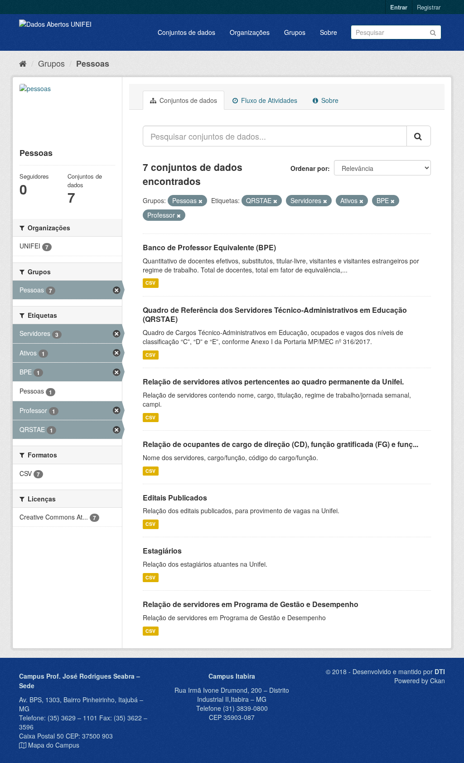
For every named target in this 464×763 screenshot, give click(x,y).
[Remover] (200, 200)
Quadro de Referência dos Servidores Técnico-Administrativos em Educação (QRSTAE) (275, 315)
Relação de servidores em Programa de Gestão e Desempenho (250, 604)
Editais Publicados (175, 497)
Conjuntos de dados (186, 32)
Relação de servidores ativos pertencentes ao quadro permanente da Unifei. (273, 381)
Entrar (398, 7)
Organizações (250, 32)
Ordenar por (309, 168)
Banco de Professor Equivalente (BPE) (209, 247)
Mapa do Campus (53, 744)
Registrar (428, 7)
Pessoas (92, 63)
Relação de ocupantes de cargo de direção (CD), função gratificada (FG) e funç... (280, 444)
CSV (150, 283)
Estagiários (162, 550)
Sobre (328, 32)
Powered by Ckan (419, 680)
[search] (418, 136)
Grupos (294, 32)
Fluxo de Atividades (268, 100)
